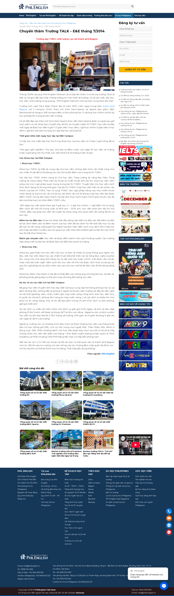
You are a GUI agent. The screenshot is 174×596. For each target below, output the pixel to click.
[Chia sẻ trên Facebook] (58, 362)
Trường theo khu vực (103, 15)
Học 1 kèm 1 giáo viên (74, 512)
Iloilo (90, 496)
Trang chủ (23, 23)
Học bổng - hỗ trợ (49, 486)
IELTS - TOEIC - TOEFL (74, 486)
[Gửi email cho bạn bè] (67, 362)
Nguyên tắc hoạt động (27, 492)
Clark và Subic (94, 483)
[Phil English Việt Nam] (33, 6)
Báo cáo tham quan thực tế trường (44, 23)
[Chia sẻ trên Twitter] (62, 362)
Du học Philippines (123, 15)
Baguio (91, 486)
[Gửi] (132, 6)
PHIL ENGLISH (25, 471)
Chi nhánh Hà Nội (27, 479)
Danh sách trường (84, 15)
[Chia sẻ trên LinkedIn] (76, 362)
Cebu (90, 479)
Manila (91, 492)
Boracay (91, 502)
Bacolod (91, 499)
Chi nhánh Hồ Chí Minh (27, 483)
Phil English (31, 15)
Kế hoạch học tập (66, 15)
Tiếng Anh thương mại (74, 489)
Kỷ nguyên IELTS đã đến (75, 492)
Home (21, 15)
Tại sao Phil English (47, 15)
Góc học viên (139, 15)
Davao (91, 489)
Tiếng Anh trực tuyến (74, 502)
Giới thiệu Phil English (27, 476)
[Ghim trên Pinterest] (71, 362)
